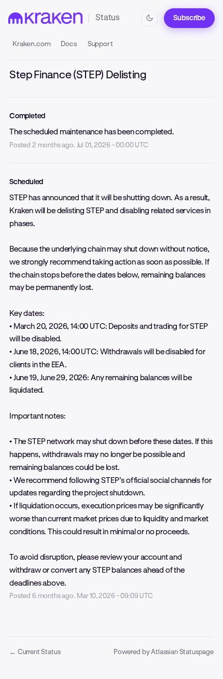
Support (100, 43)
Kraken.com (31, 43)
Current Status (34, 651)
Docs (69, 43)
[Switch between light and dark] (149, 18)
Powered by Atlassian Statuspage (164, 651)
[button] (189, 18)
